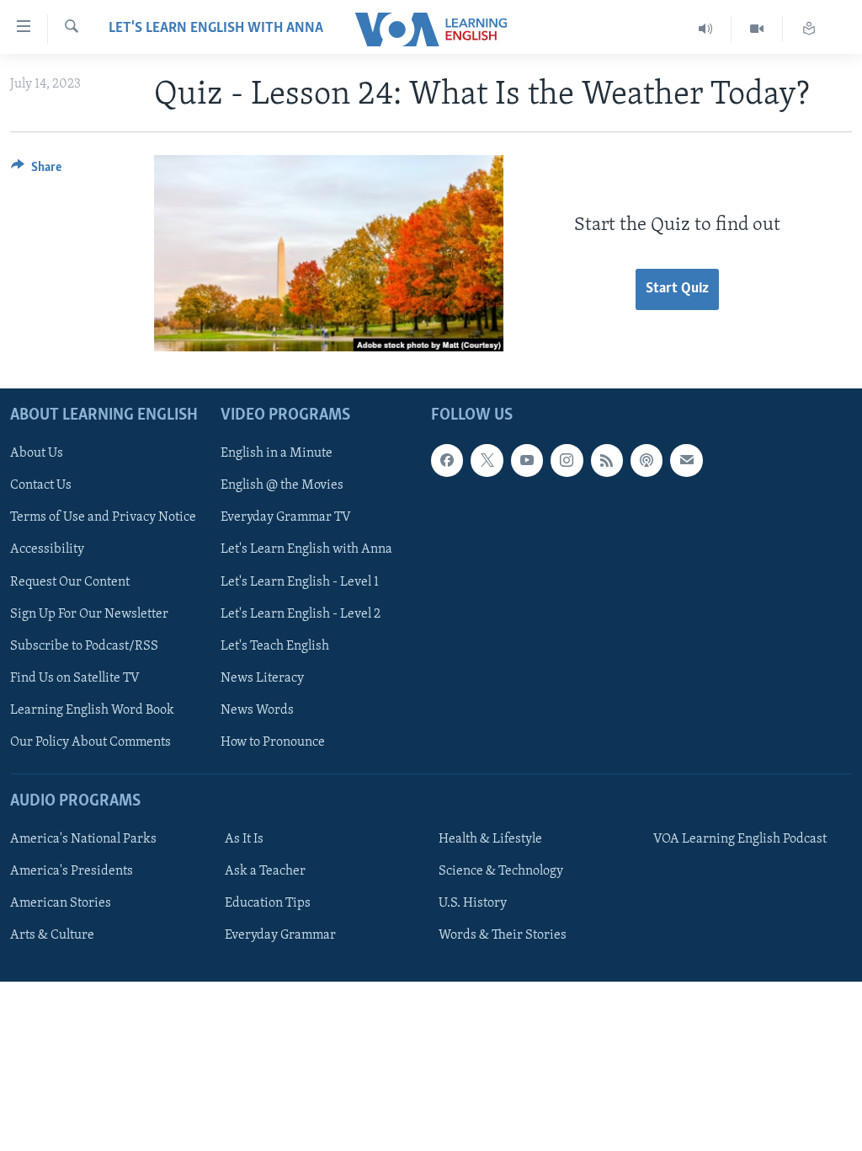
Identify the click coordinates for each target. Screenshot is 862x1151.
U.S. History (473, 903)
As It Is (244, 839)
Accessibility (47, 549)
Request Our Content (70, 581)
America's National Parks (83, 839)
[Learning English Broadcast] (706, 29)
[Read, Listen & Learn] (809, 29)
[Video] (757, 29)
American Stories (60, 903)
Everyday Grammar (280, 935)
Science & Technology (501, 871)
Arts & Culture (52, 935)
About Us (36, 453)
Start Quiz (677, 289)
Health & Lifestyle (490, 839)
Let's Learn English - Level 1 (300, 581)
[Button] (36, 171)
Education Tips (268, 903)
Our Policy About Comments (90, 741)
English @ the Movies (282, 485)
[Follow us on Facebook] (447, 460)
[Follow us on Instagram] (567, 460)
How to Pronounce (273, 741)
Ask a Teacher (265, 871)
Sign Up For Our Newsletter (89, 613)
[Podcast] (646, 460)
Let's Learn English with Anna (216, 28)
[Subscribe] (686, 460)
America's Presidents (71, 871)
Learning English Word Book (92, 709)
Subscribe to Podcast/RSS (84, 645)
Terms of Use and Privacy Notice (103, 517)
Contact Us (41, 485)
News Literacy (262, 677)
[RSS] (607, 460)
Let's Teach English (275, 645)
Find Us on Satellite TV (75, 677)
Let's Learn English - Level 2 (300, 613)
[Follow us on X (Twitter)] (487, 460)
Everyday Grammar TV (286, 517)
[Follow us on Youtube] (527, 460)
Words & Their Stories (503, 935)
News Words (257, 709)
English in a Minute (277, 453)
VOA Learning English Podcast (740, 839)
